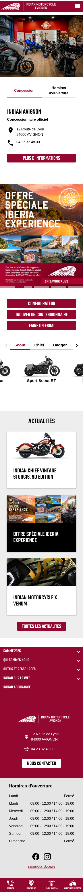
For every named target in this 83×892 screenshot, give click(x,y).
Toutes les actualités (41, 626)
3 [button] (41, 287)
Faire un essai (41, 326)
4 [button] (58, 287)
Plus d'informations (41, 158)
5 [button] (75, 287)
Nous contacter (41, 763)
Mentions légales (41, 867)
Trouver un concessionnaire (41, 315)
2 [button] (24, 287)
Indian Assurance (17, 687)
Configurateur (41, 304)
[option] (41, 236)
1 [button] (7, 287)
